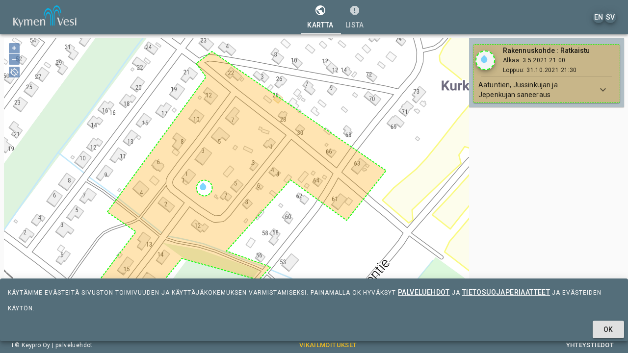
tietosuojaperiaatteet (506, 292)
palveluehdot (424, 292)
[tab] (320, 17)
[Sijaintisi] (14, 72)
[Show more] (603, 89)
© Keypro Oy (32, 345)
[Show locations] (485, 60)
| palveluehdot (72, 345)
